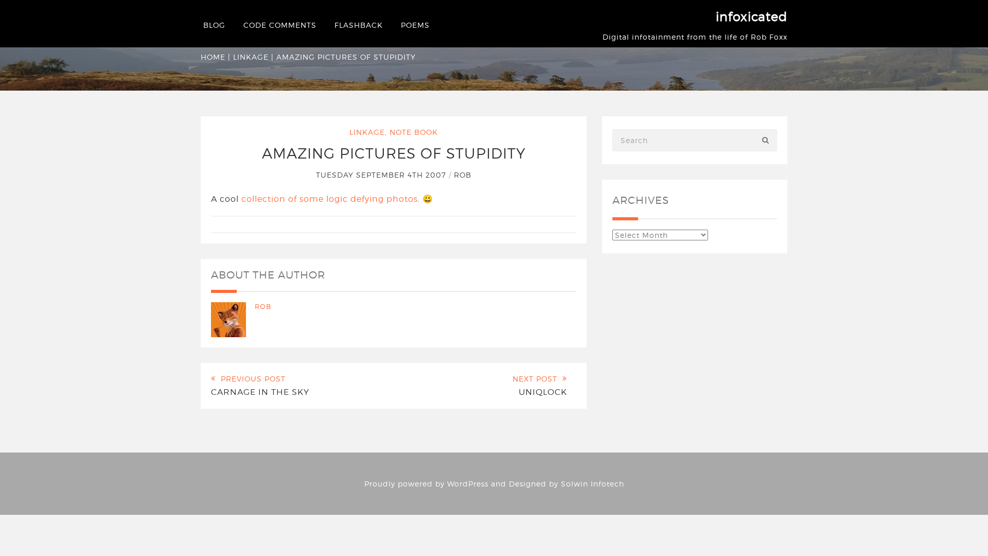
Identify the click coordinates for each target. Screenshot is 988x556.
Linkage (251, 57)
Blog (214, 25)
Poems (415, 25)
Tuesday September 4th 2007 (382, 174)
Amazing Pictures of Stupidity (394, 153)
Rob (462, 174)
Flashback (358, 25)
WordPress (467, 483)
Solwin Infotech (592, 483)
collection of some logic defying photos (329, 199)
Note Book (414, 132)
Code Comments (279, 25)
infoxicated (751, 16)
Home (213, 57)
